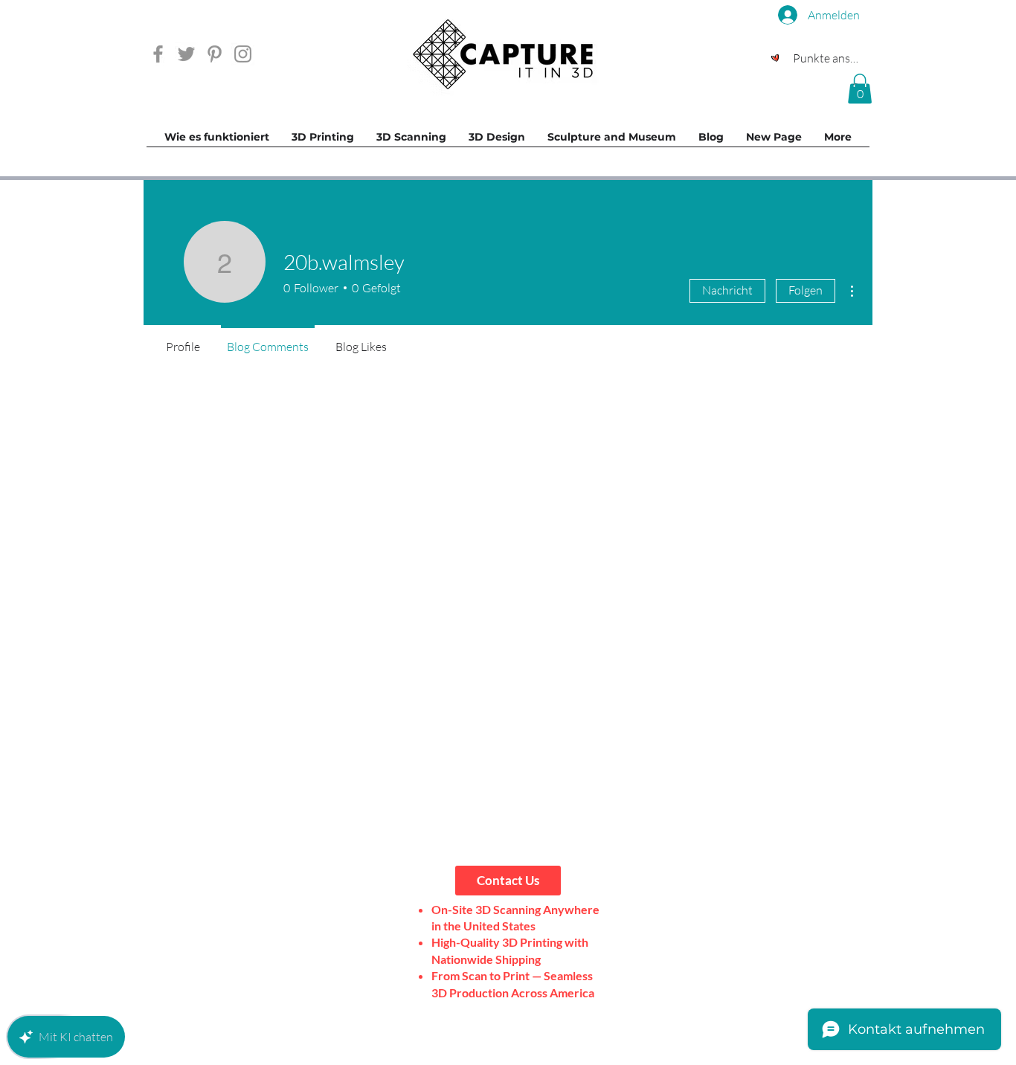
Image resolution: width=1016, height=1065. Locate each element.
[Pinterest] (214, 53)
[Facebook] (158, 53)
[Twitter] (186, 53)
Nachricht (727, 290)
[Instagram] (242, 53)
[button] (859, 89)
